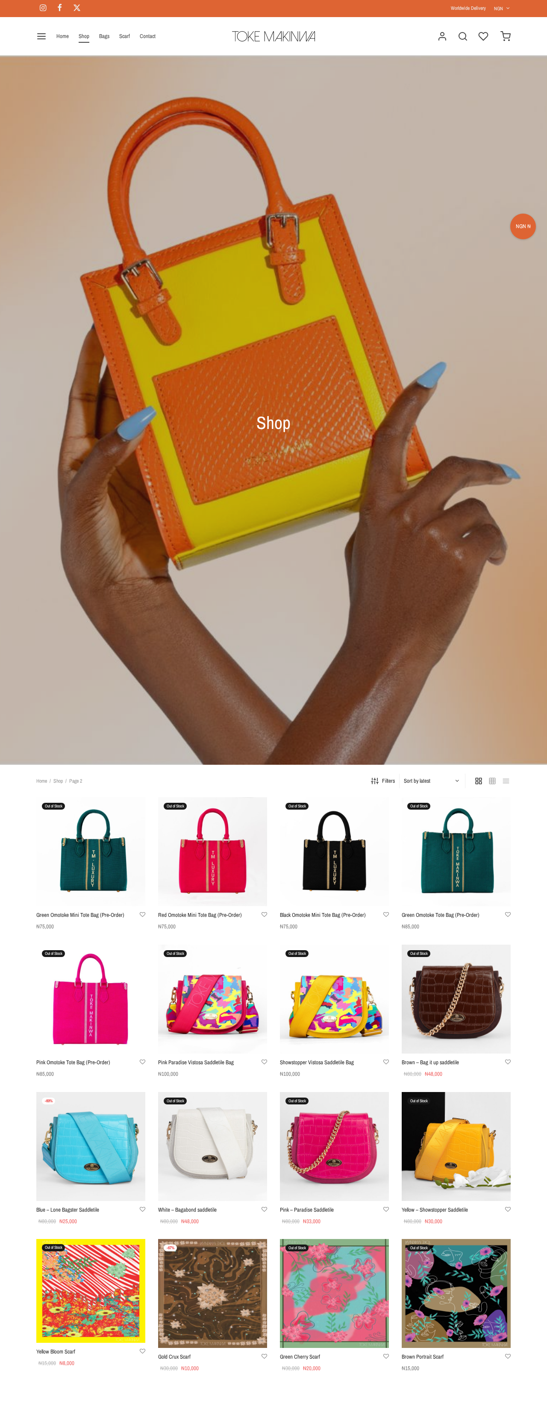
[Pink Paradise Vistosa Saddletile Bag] (212, 999)
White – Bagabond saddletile (187, 1209)
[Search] (463, 36)
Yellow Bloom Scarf (55, 1351)
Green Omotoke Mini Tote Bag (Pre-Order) (80, 915)
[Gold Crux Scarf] (212, 1293)
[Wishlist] (484, 36)
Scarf (124, 36)
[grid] (478, 781)
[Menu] (41, 36)
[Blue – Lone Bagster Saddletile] (90, 1146)
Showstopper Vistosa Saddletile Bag (317, 1062)
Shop (84, 36)
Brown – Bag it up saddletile (430, 1062)
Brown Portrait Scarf (423, 1356)
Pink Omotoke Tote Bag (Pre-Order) (73, 1062)
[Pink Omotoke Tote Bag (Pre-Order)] (90, 999)
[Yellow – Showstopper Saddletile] (456, 1146)
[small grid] (492, 781)
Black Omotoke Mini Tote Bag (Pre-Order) (323, 915)
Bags (104, 36)
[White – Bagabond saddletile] (212, 1146)
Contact (148, 36)
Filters (388, 780)
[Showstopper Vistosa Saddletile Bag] (334, 999)
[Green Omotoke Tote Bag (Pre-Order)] (456, 851)
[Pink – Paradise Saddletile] (334, 1146)
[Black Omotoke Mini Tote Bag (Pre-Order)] (334, 851)
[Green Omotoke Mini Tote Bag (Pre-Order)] (90, 851)
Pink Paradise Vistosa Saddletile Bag (196, 1062)
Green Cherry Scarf (300, 1356)
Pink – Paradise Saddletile (307, 1209)
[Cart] (505, 36)
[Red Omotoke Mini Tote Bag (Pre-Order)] (212, 851)
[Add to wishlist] (142, 915)
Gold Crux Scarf (174, 1356)
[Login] (442, 36)
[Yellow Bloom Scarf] (90, 1291)
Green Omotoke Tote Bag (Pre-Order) (440, 915)
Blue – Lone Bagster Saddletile (67, 1209)
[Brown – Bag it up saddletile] (456, 999)
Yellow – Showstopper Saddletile (435, 1209)
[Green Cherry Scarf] (334, 1293)
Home (62, 36)
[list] (506, 781)
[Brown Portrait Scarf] (456, 1293)
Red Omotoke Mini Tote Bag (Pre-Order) (200, 915)
